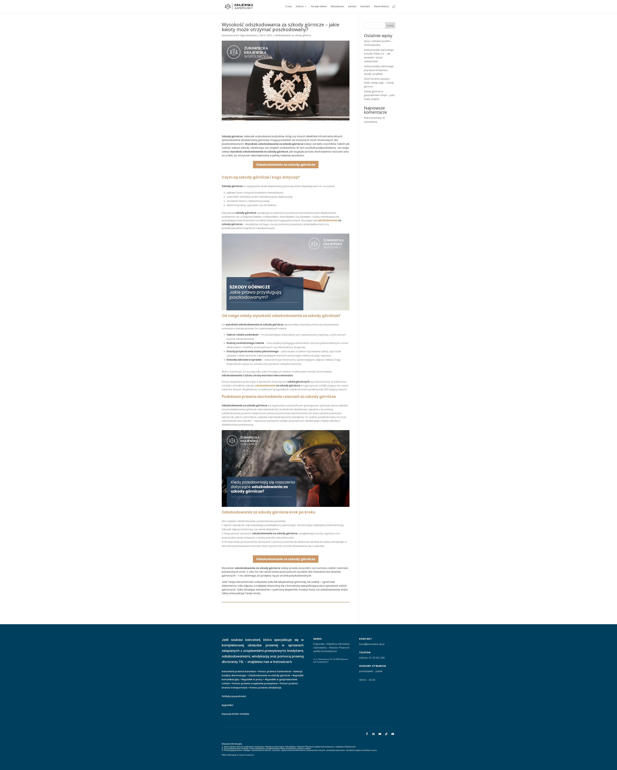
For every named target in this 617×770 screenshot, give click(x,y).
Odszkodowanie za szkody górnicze (285, 164)
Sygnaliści (227, 705)
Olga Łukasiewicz (249, 35)
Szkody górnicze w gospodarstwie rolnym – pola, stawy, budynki (379, 95)
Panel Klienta (381, 6)
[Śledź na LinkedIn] (373, 733)
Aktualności (337, 6)
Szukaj (390, 25)
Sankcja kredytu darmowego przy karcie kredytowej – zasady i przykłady (379, 70)
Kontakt (365, 6)
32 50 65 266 (376, 658)
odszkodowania (327, 220)
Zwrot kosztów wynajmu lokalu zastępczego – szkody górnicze (379, 82)
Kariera (352, 6)
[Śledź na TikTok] (386, 733)
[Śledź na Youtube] (379, 733)
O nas (288, 6)
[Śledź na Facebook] (367, 733)
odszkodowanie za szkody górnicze (292, 35)
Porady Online (319, 6)
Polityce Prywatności (246, 755)
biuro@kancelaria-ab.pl (372, 644)
